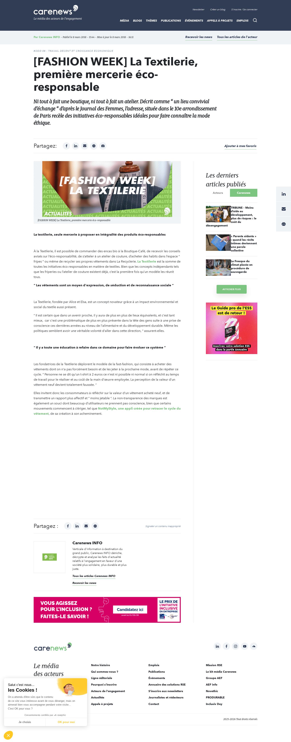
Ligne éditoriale (101, 678)
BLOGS (137, 20)
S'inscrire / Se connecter (244, 9)
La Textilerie (146, 261)
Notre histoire (100, 665)
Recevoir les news (198, 37)
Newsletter (198, 9)
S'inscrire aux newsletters (165, 691)
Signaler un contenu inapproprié (163, 526)
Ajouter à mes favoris (240, 146)
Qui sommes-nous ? (104, 671)
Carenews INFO (49, 37)
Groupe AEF (214, 678)
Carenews (243, 192)
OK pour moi (66, 722)
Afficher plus (232, 289)
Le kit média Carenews (221, 671)
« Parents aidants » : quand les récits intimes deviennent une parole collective (244, 243)
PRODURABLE (215, 697)
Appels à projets (220, 20)
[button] (8, 735)
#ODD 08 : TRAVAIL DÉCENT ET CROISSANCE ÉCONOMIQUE (73, 51)
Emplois (242, 20)
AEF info (211, 684)
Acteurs (218, 192)
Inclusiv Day (214, 704)
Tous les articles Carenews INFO (93, 576)
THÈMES (151, 20)
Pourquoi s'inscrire (104, 684)
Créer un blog (217, 9)
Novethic (212, 691)
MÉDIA (124, 20)
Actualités (97, 697)
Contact (153, 704)
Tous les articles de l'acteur (237, 37)
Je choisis (25, 722)
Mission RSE (214, 665)
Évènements (194, 20)
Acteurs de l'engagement (108, 691)
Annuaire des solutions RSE (167, 684)
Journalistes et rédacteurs (166, 697)
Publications (171, 20)
